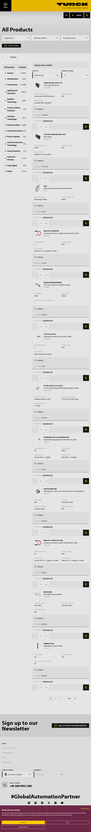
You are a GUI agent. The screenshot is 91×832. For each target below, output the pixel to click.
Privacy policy (85, 808)
